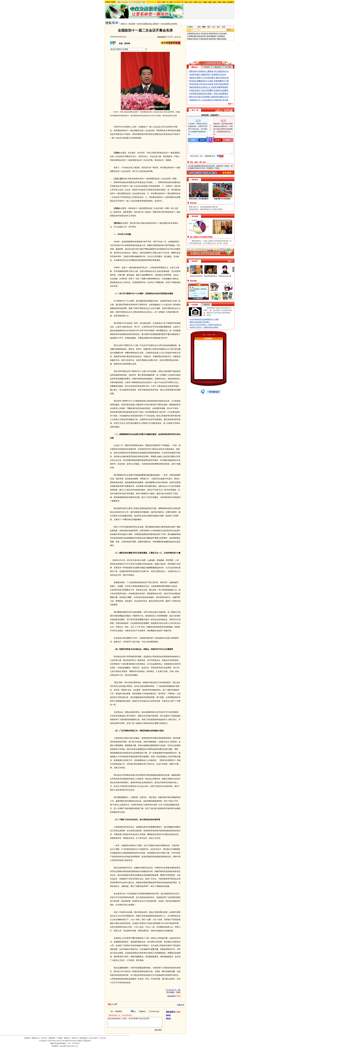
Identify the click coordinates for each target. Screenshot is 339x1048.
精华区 (168, 1015)
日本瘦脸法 (221, 36)
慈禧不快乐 (213, 39)
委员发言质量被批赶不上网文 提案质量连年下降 (209, 81)
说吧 (223, 27)
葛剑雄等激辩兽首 (210, 276)
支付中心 (44, 1038)
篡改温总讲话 (202, 36)
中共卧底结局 (203, 39)
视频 (205, 2)
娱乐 (171, 2)
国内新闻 (132, 24)
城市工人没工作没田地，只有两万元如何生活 (206, 325)
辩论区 (168, 1018)
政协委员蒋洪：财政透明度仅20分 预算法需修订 (206, 209)
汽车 (186, 2)
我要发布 (180, 1005)
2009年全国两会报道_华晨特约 (148, 24)
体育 (163, 2)
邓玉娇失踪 (205, 33)
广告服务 (59, 1038)
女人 (200, 2)
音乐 (213, 27)
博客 (219, 2)
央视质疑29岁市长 (193, 33)
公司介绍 (102, 1038)
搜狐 (119, 2)
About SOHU (93, 1038)
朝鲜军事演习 (213, 33)
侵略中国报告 (222, 39)
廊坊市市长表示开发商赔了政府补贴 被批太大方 (209, 97)
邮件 (214, 2)
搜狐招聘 (52, 1038)
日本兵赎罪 (223, 33)
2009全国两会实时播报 (169, 24)
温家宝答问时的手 (196, 276)
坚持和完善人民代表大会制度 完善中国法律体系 (209, 84)
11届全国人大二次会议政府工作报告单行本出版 (208, 100)
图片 (218, 27)
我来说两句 (162, 37)
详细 (208, 315)
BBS (224, 2)
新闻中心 (124, 24)
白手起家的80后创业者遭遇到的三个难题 (204, 319)
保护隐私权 (83, 1038)
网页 (204, 27)
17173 (131, 2)
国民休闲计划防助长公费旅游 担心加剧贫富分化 (209, 71)
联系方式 (75, 1038)
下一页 (177, 990)
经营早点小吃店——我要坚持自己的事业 (204, 327)
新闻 (199, 27)
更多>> (230, 104)
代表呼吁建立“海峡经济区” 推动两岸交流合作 (207, 74)
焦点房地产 (138, 2)
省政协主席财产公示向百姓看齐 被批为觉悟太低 (209, 78)
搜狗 (143, 2)
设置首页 (27, 1038)
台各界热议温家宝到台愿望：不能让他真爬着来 (208, 93)
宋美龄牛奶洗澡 (192, 39)
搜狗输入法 (36, 1038)
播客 (210, 2)
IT (182, 2)
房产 (191, 2)
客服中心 (67, 1038)
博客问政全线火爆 (224, 276)
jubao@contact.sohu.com (69, 1046)
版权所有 (87, 1041)
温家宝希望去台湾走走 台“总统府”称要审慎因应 (208, 87)
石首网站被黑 (192, 36)
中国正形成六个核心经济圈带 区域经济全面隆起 (209, 90)
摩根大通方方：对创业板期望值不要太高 (203, 207)
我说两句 (231, 2)
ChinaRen (124, 2)
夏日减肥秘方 (212, 36)
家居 (195, 2)
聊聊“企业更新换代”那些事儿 (200, 322)
